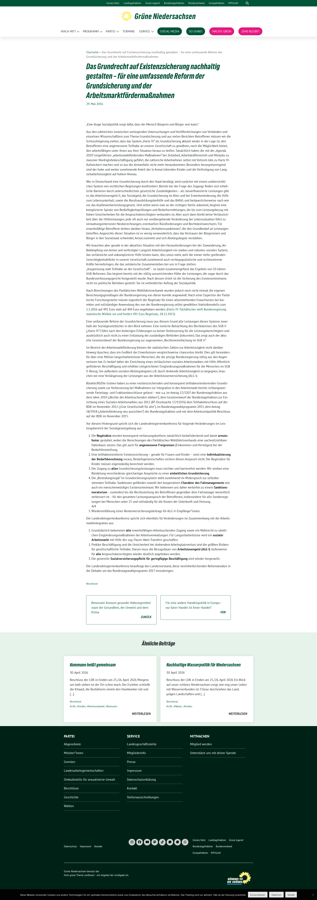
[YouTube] (147, 842)
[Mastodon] (154, 842)
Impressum (134, 771)
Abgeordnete (72, 744)
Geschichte (71, 797)
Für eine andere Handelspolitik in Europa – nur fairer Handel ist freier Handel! (196, 607)
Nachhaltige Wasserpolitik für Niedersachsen (203, 664)
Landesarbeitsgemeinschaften (83, 771)
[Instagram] (132, 842)
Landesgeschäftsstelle (142, 744)
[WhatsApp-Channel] (185, 842)
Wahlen (69, 806)
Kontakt (132, 788)
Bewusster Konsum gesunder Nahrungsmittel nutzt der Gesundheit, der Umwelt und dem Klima (121, 610)
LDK (73, 706)
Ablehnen (276, 895)
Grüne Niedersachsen (165, 16)
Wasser (178, 706)
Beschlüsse (92, 583)
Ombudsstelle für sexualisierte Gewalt (89, 779)
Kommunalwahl (96, 706)
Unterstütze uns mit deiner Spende (213, 753)
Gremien (69, 762)
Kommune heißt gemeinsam (93, 664)
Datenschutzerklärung (141, 779)
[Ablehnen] (313, 894)
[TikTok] (162, 842)
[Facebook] (139, 842)
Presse (131, 762)
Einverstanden (257, 895)
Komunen (112, 706)
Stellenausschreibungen (143, 797)
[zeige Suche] (247, 3)
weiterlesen (141, 714)
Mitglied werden (201, 744)
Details (291, 895)
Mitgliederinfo (136, 753)
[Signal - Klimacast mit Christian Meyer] (170, 842)
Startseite (92, 52)
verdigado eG (121, 875)
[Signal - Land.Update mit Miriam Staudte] (177, 842)
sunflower (89, 875)
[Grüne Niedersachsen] (126, 16)
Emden (82, 706)
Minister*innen (73, 753)
